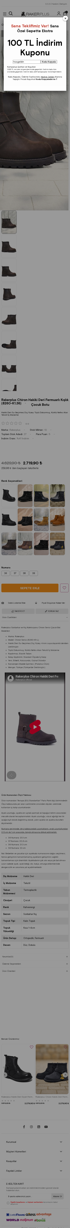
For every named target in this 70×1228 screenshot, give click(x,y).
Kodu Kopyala (49, 61)
